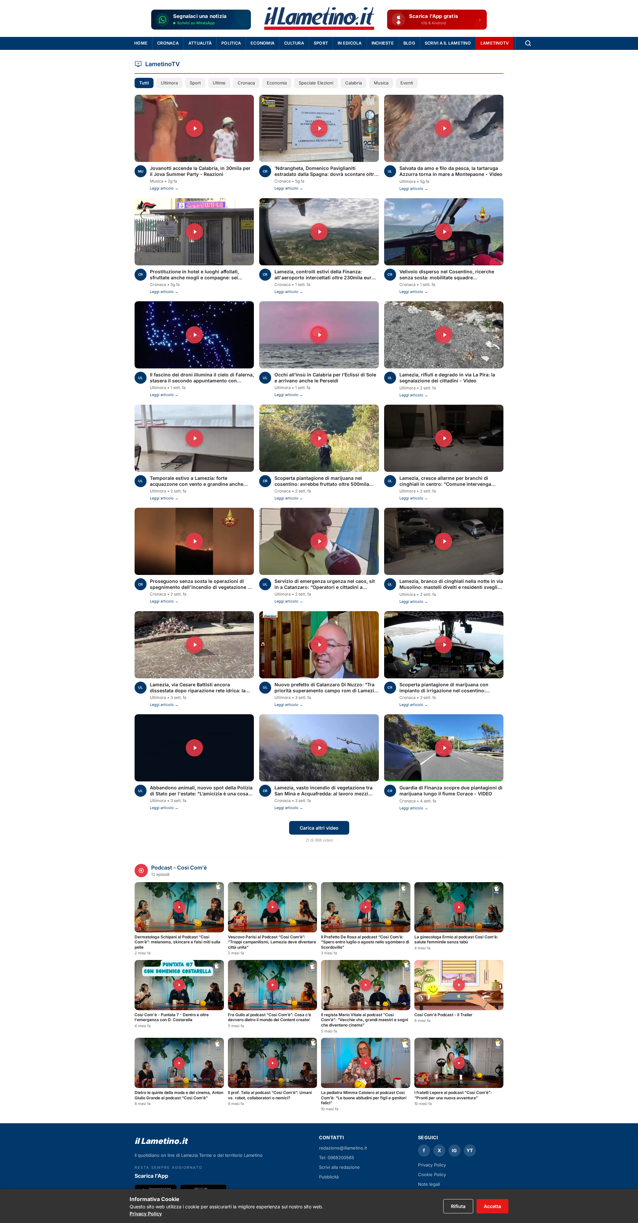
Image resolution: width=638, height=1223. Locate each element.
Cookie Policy (432, 1174)
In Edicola (350, 43)
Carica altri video (319, 828)
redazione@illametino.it (343, 1148)
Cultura (294, 43)
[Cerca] (528, 43)
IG (454, 1150)
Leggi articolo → (164, 188)
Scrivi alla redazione (339, 1167)
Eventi (406, 82)
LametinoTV (494, 43)
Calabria (353, 82)
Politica (231, 43)
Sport (321, 43)
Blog (409, 43)
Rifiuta (458, 1206)
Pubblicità (329, 1176)
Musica (381, 82)
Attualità (200, 43)
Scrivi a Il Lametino (448, 43)
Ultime (219, 82)
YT (470, 1150)
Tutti (144, 82)
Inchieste (383, 43)
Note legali (429, 1184)
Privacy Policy (146, 1213)
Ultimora (169, 82)
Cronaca (168, 43)
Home (141, 43)
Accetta (492, 1206)
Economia (262, 43)
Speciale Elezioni (316, 82)
